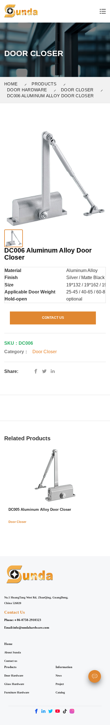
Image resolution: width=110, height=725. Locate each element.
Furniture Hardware (16, 692)
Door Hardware (27, 89)
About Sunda (12, 652)
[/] (45, 371)
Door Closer (77, 89)
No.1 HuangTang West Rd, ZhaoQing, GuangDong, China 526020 (36, 600)
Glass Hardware (14, 684)
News (59, 675)
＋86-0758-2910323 (27, 620)
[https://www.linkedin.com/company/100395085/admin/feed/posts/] (54, 371)
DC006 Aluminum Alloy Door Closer (50, 95)
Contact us (10, 660)
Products (44, 83)
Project (60, 684)
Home (10, 83)
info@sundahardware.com (31, 627)
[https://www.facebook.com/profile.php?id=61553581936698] (37, 371)
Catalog (60, 692)
